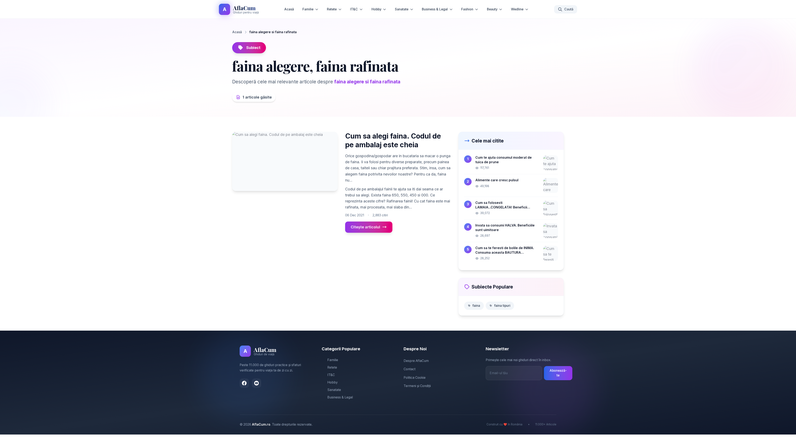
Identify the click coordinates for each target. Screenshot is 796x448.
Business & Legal (435, 9)
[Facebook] (244, 383)
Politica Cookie (415, 378)
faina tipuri (502, 306)
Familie (307, 9)
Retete (332, 9)
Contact (409, 369)
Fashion (467, 9)
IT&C (354, 9)
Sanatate (401, 9)
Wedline (517, 9)
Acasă (289, 9)
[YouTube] (256, 383)
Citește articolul (365, 227)
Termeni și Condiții (417, 386)
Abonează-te (558, 373)
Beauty (492, 9)
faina (476, 306)
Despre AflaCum (416, 361)
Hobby (376, 9)
